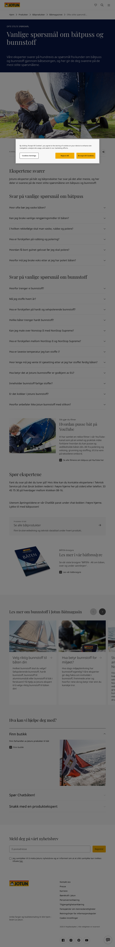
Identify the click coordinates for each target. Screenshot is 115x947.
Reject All (65, 156)
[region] (57, 151)
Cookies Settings (29, 156)
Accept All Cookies (86, 156)
